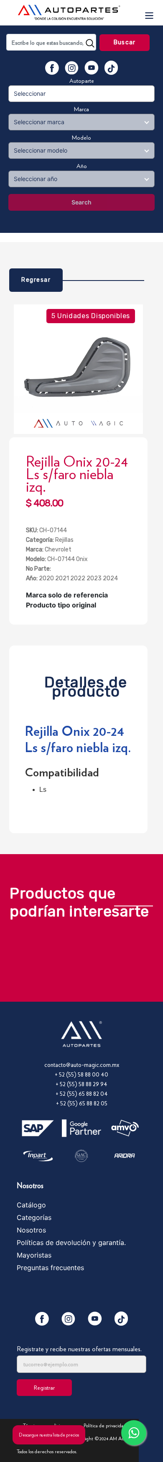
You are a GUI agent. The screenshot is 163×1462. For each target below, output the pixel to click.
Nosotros (31, 1230)
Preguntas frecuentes (50, 1267)
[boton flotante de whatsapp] (133, 1432)
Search (81, 202)
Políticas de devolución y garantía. (71, 1242)
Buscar (124, 42)
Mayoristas (34, 1255)
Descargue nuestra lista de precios (49, 1435)
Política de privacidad (105, 1425)
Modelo (81, 137)
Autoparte (81, 80)
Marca (81, 109)
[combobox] (51, 42)
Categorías (34, 1217)
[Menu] (149, 12)
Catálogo (31, 1205)
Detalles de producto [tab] (85, 684)
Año (81, 166)
